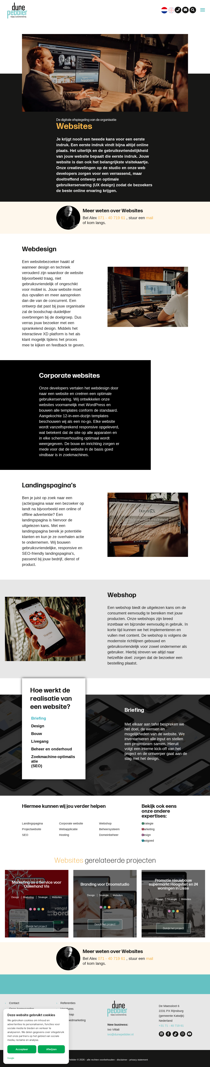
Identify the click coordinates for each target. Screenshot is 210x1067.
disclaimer (122, 1059)
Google (10, 1058)
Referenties (67, 1003)
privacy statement (138, 1059)
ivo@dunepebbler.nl (120, 1034)
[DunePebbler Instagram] (182, 1034)
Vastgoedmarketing (73, 1020)
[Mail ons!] (185, 10)
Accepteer (22, 1049)
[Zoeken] (192, 10)
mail (149, 218)
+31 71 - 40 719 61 (171, 1025)
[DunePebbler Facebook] (168, 1034)
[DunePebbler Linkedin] (161, 1034)
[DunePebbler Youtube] (189, 1034)
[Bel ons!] (178, 10)
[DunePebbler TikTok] (175, 1034)
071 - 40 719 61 (111, 218)
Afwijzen (51, 1049)
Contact (14, 1003)
